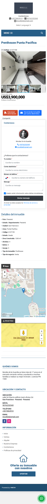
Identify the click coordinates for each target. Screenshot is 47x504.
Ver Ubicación (19, 338)
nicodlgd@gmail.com (24, 147)
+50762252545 (24, 145)
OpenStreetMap (40, 316)
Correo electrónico (10, 167)
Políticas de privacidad (12, 450)
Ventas (6, 437)
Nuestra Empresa (10, 444)
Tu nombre (8, 159)
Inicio (6, 434)
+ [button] (5, 272)
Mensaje (7, 182)
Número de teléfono (11, 174)
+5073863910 (17, 18)
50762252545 (32, 18)
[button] (43, 54)
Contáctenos (9, 447)
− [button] (5, 275)
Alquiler (7, 440)
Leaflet (27, 316)
